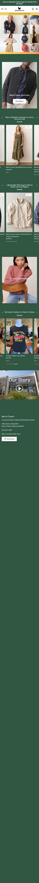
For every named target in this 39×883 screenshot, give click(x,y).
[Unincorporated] (19, 9)
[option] (19, 34)
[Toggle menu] (2, 9)
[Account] (32, 9)
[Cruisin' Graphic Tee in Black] (19, 336)
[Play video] (20, 388)
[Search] (6, 9)
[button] (18, 52)
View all (19, 122)
